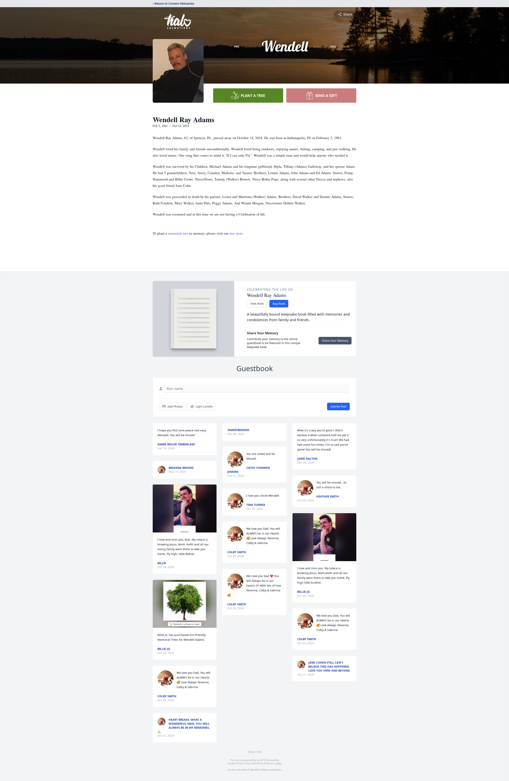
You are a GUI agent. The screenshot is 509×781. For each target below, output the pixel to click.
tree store (236, 233)
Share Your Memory (335, 340)
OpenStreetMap (259, 769)
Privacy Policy (243, 763)
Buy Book (279, 303)
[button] (185, 508)
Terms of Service (265, 763)
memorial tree (178, 233)
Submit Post (338, 406)
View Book (257, 303)
